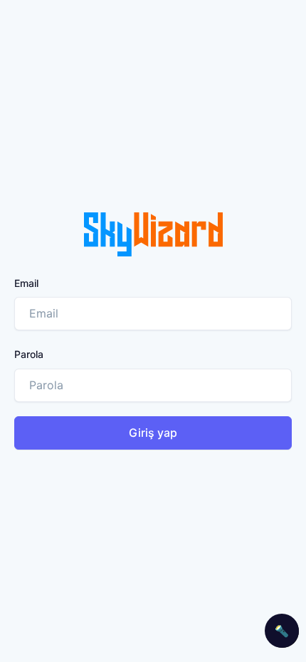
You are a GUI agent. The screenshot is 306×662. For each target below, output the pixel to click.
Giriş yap (153, 432)
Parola (28, 354)
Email (26, 283)
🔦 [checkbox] (282, 631)
